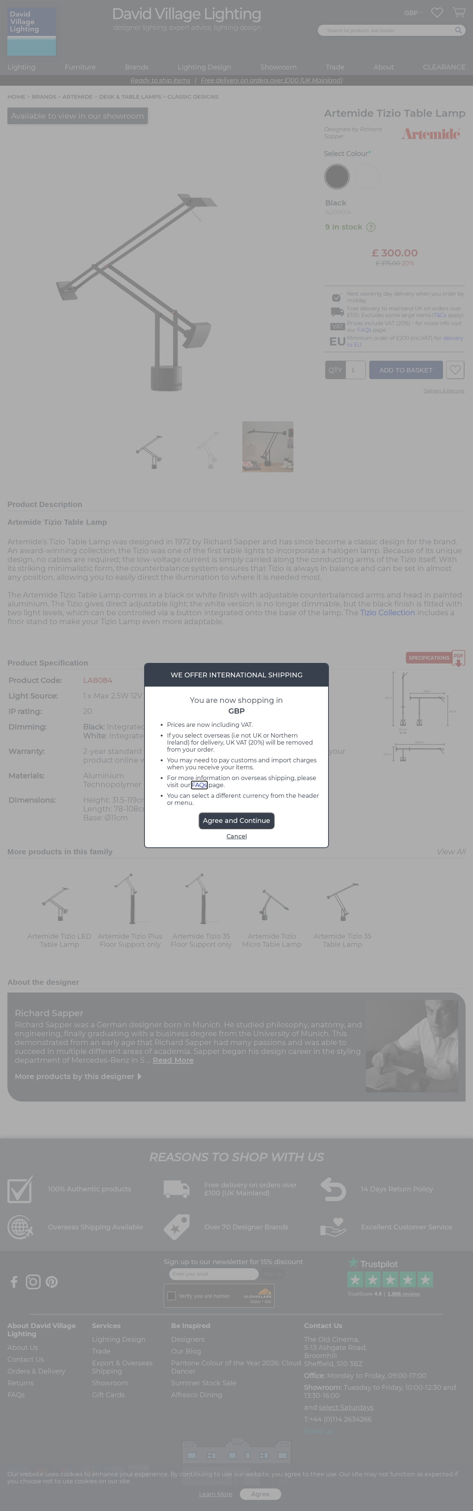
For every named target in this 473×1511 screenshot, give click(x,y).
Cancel (237, 836)
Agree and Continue (236, 821)
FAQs (199, 785)
